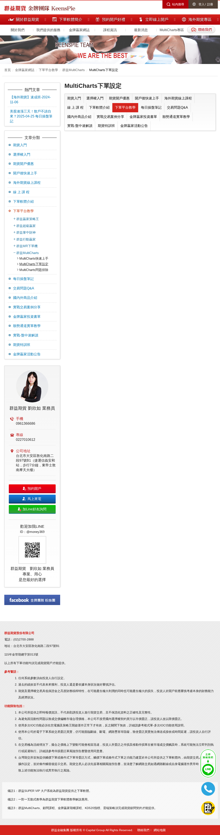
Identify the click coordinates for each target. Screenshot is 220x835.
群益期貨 (15, 8)
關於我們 (17, 30)
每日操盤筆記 (23, 279)
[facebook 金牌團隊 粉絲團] (32, 600)
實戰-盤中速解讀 (25, 335)
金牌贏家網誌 (79, 30)
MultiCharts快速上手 (33, 258)
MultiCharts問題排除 (33, 270)
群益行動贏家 (26, 239)
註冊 (210, 4)
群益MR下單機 (27, 246)
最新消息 (141, 30)
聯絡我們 (143, 830)
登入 (202, 4)
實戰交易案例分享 (27, 307)
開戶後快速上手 (25, 173)
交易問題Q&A (23, 288)
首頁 (7, 70)
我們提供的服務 (48, 30)
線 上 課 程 (21, 192)
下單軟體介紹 (23, 201)
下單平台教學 (48, 70)
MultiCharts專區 (172, 30)
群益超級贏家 (26, 226)
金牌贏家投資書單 (27, 316)
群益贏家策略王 (27, 219)
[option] (32, 476)
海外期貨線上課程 (27, 182)
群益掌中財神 (26, 232)
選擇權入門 (21, 154)
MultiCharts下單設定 (103, 70)
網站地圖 (160, 830)
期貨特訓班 (21, 345)
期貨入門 (20, 145)
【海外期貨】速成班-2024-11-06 (30, 99)
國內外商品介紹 (25, 298)
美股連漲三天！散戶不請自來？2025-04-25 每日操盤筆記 (31, 116)
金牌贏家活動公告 (27, 354)
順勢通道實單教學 (27, 326)
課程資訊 (110, 30)
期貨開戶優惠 (23, 164)
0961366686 (25, 423)
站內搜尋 (178, 4)
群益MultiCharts (73, 70)
